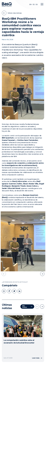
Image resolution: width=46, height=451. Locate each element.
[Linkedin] (19, 291)
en (30, 4)
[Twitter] (14, 291)
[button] (42, 4)
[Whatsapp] (4, 291)
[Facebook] (9, 291)
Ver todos (24, 306)
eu (37, 4)
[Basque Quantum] (7, 4)
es (34, 4)
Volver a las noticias (15, 13)
